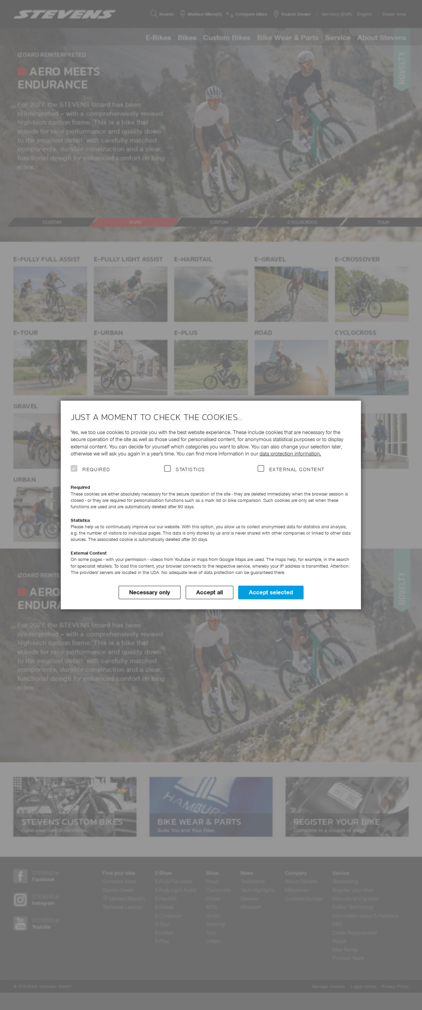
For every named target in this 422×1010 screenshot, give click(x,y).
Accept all (209, 592)
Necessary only (149, 592)
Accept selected (271, 592)
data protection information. (290, 453)
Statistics (190, 469)
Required (96, 469)
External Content (296, 469)
